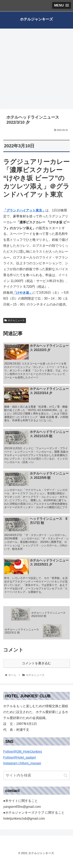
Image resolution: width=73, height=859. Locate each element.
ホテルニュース (16, 320)
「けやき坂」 (22, 292)
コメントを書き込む (36, 663)
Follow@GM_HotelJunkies (22, 751)
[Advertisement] (36, 70)
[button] (36, 761)
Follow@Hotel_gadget (19, 757)
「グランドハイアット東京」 (24, 210)
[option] (36, 761)
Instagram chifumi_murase (22, 763)
